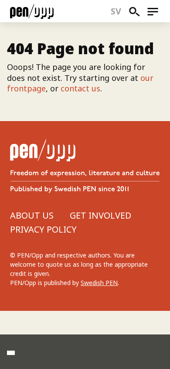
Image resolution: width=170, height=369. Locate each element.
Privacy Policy (43, 229)
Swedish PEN (99, 282)
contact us (80, 88)
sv (116, 11)
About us (32, 215)
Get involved (100, 215)
